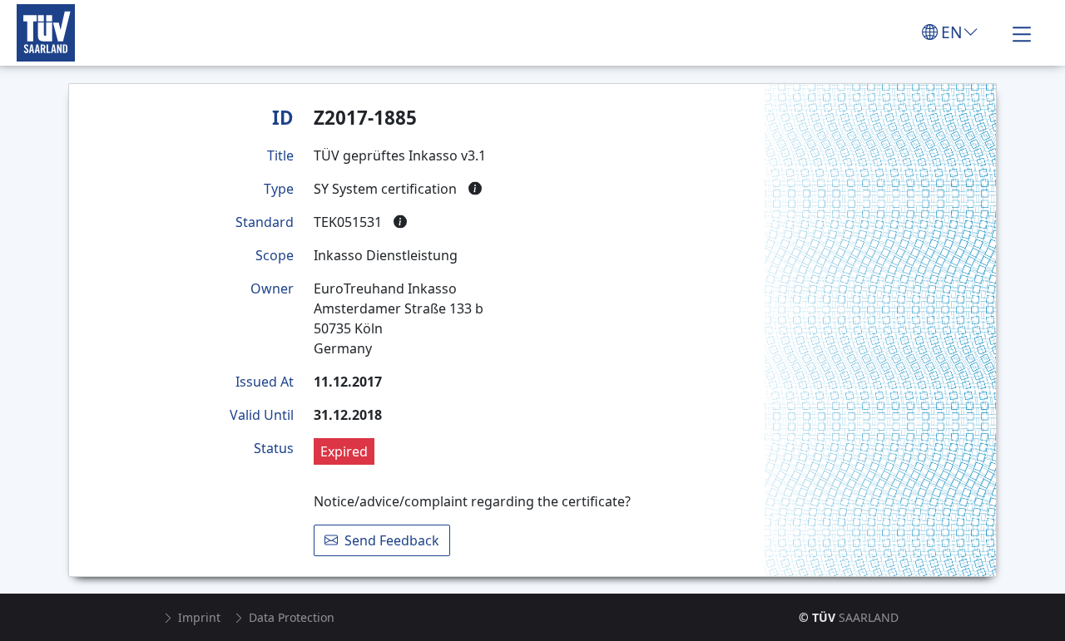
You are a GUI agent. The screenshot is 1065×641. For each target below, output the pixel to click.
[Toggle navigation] (1021, 32)
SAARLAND (849, 617)
